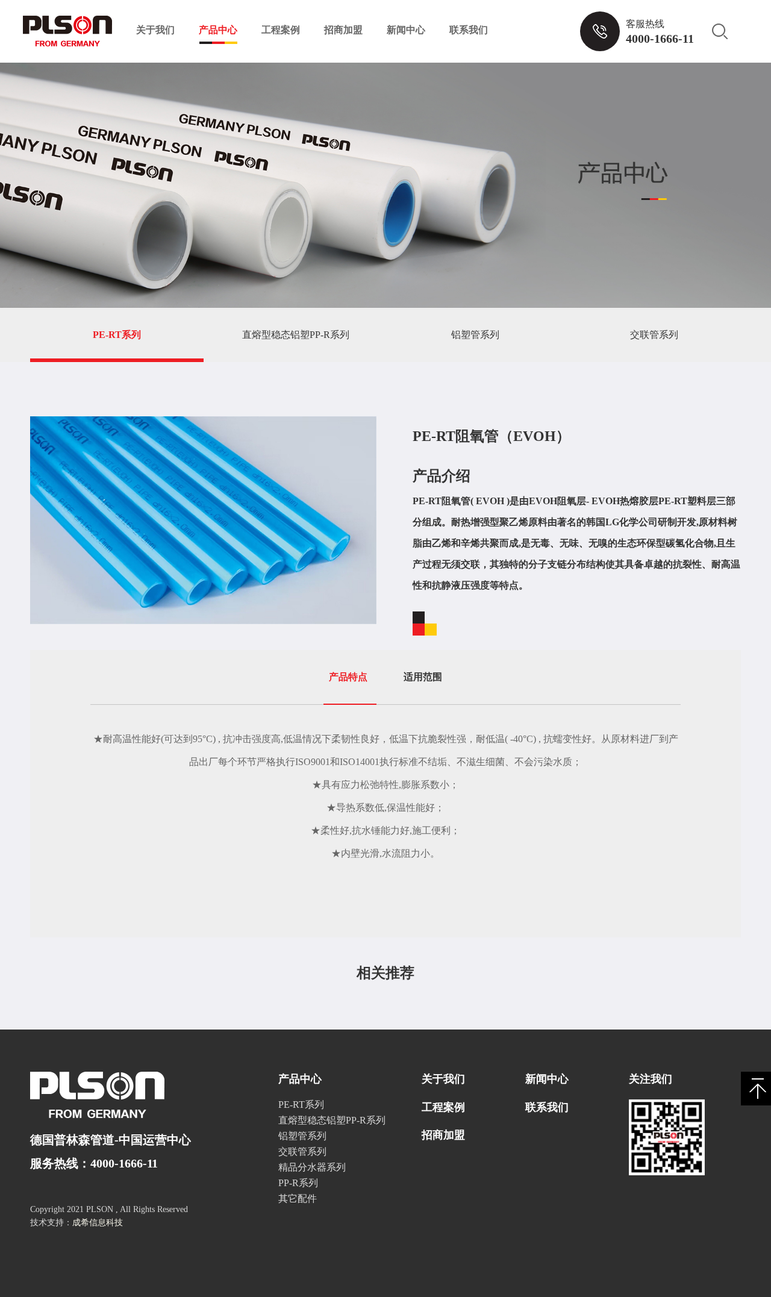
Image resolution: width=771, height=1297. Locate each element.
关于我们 (155, 30)
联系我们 (468, 30)
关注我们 (650, 1079)
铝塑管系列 (475, 335)
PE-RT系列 (117, 335)
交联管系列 (654, 335)
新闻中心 (406, 30)
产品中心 (218, 30)
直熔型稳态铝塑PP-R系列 (295, 335)
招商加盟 (343, 30)
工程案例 (280, 30)
